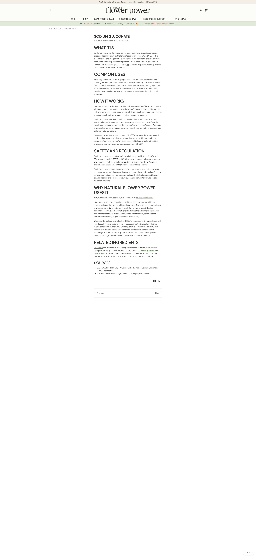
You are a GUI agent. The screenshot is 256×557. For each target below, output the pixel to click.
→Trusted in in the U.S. (159, 24)
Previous (100, 293)
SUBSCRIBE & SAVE (127, 19)
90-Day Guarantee (90, 24)
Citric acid (98, 247)
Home (50, 29)
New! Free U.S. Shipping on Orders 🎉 (121, 24)
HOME (72, 19)
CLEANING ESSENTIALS (104, 19)
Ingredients (58, 29)
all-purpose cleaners (144, 198)
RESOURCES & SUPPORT (154, 19)
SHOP (85, 19)
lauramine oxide (100, 253)
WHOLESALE (180, 19)
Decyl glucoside (148, 250)
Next (157, 293)
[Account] (201, 10)
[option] (90, 24)
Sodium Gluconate (70, 29)
